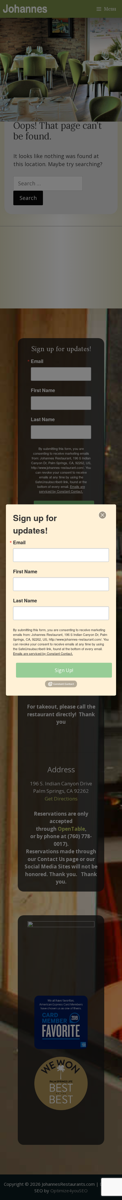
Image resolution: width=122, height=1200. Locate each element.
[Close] (102, 515)
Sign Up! (64, 670)
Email (19, 542)
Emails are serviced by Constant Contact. (43, 653)
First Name (25, 571)
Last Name (25, 600)
